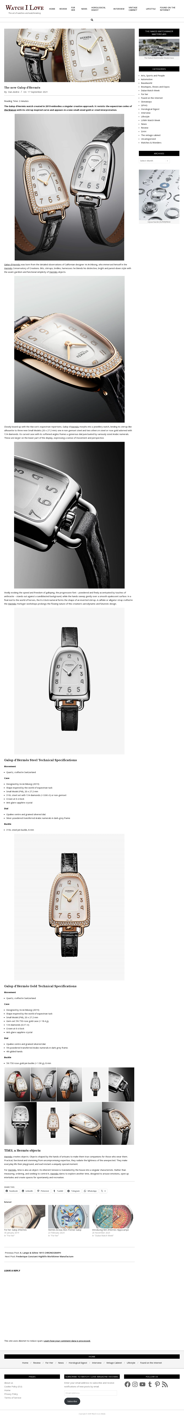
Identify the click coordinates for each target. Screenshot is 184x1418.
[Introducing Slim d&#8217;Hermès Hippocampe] (112, 1216)
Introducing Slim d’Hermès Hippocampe (110, 1229)
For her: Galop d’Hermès (15, 1229)
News (144, 123)
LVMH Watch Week (150, 120)
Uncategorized (148, 138)
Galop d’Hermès (12, 264)
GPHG (144, 105)
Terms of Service (12, 1397)
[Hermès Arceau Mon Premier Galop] (68, 1216)
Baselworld (146, 83)
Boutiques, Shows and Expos (155, 86)
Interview (146, 112)
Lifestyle (145, 116)
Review (144, 127)
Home (7, 1390)
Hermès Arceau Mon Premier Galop (64, 1229)
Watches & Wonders (151, 142)
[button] (17, 1084)
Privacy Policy (11, 1393)
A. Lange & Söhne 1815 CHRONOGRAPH (40, 1252)
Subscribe (72, 1401)
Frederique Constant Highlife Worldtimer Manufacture (44, 1256)
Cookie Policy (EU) (13, 1386)
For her (144, 94)
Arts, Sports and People (153, 75)
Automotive (147, 79)
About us (8, 1382)
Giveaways (146, 101)
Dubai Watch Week (150, 90)
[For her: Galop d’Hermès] (24, 1216)
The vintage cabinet (151, 135)
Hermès (8, 268)
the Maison (10, 109)
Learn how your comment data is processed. (67, 1340)
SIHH (143, 131)
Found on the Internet (152, 97)
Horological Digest (150, 109)
